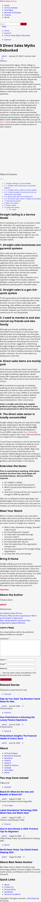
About (6, 884)
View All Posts (16, 613)
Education (8, 758)
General (7, 39)
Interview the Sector (13, 201)
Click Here (4, 589)
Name (3, 659)
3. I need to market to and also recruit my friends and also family (20, 193)
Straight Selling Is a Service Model (18, 183)
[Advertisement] (20, 150)
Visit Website (5, 613)
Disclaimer (8, 892)
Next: (15, 621)
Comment (5, 638)
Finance (7, 15)
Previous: (18, 617)
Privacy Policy (10, 889)
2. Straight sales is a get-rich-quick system (21, 190)
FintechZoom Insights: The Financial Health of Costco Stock (18, 737)
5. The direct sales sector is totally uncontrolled (23, 199)
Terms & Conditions (12, 894)
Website (3, 668)
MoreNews (32, 898)
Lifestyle (7, 768)
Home (6, 5)
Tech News (8, 10)
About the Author (13, 207)
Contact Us (8, 887)
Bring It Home (11, 205)
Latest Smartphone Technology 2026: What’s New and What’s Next (19, 811)
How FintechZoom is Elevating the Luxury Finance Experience (17, 718)
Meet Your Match (12, 203)
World (6, 17)
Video (3, 26)
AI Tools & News (11, 8)
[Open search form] (0, 21)
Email (3, 664)
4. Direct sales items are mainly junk (19, 196)
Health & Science (11, 765)
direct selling (5, 122)
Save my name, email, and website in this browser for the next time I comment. (18, 674)
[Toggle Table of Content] (1, 179)
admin (4, 56)
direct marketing (30, 432)
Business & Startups (12, 12)
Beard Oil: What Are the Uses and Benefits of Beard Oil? (17, 793)
